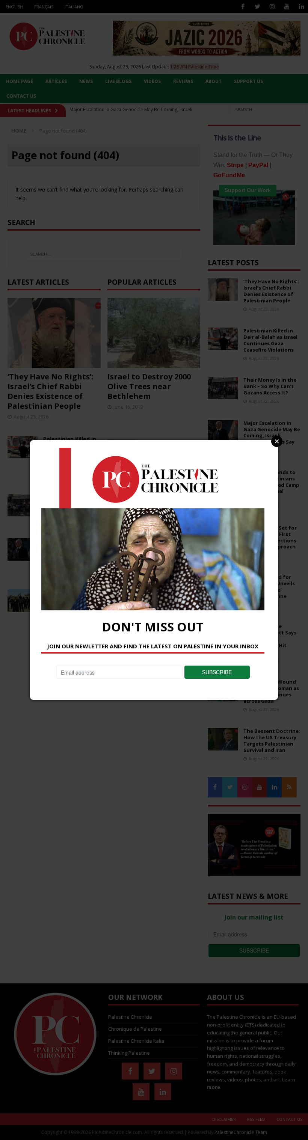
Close (276, 441)
